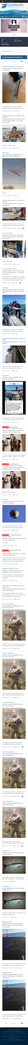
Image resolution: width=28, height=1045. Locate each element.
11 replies (15, 333)
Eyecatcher (16, 235)
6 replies (17, 110)
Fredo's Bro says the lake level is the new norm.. (13, 586)
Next (22, 61)
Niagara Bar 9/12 (7, 922)
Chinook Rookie (17, 270)
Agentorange (16, 430)
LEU (6, 1)
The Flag (4, 499)
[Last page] (25, 61)
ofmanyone (16, 570)
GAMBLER (15, 154)
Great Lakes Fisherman (18, 1033)
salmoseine (16, 501)
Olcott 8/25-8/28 (7, 233)
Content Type (7, 51)
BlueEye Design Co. (15, 1038)
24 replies (17, 264)
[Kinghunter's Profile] (14, 34)
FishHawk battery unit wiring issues (12, 66)
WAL (11, 1)
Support (4, 1039)
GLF (8, 1)
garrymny (15, 341)
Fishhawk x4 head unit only (10, 568)
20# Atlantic (5, 850)
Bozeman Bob (16, 589)
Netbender (16, 68)
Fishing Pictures (8, 854)
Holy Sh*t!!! (5, 375)
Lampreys (5, 288)
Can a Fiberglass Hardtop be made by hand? (13, 339)
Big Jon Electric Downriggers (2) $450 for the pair (12, 427)
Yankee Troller (16, 119)
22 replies (17, 148)
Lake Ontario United (14, 1031)
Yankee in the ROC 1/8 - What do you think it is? (13, 116)
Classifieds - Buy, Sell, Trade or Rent (11, 432)
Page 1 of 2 (14, 61)
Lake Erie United (7, 1033)
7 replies (15, 580)
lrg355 (15, 289)
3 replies (15, 545)
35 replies (17, 599)
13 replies (16, 370)
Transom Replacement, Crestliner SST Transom (13, 201)
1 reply (17, 195)
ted (14, 538)
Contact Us (11, 1029)
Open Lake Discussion (8, 379)
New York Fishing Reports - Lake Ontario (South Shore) (13, 291)
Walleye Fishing (14, 1034)
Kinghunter (5, 68)
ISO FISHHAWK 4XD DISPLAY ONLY (11, 535)
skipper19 (15, 923)
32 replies (17, 228)
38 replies (18, 968)
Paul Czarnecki (17, 852)
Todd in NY (16, 203)
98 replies (17, 648)
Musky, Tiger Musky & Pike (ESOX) (11, 156)
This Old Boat (5, 70)
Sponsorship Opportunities (14, 1039)
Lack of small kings (8, 604)
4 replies (15, 282)
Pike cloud (5, 153)
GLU (13, 1)
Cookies (18, 1029)
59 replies (15, 530)
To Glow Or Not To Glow (9, 269)
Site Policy (4, 1036)
